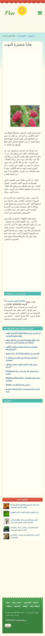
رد (5, 304)
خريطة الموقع (21, 620)
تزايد (7, 602)
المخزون (27, 602)
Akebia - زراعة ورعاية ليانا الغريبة (18, 385)
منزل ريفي (16, 602)
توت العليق (10, 294)
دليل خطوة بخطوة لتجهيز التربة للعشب (24, 512)
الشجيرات (21, 36)
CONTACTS (10, 620)
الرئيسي (31, 36)
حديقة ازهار (35, 606)
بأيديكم (17, 606)
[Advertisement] (22, 71)
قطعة (24, 606)
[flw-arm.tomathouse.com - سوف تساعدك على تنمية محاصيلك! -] (15, 12)
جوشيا (28, 302)
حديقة (35, 602)
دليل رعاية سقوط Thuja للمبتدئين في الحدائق (22, 353)
